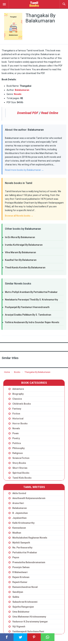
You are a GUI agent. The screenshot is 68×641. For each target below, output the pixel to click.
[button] (4, 4)
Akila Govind (19, 493)
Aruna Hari (18, 503)
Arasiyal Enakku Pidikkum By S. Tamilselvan (28, 314)
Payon (15, 557)
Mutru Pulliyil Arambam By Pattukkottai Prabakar (31, 292)
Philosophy (18, 448)
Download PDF (27, 113)
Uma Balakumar (21, 611)
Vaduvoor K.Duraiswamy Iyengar (30, 621)
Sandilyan (17, 592)
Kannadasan (19, 527)
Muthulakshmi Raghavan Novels (29, 537)
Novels (17, 94)
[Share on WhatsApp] (47, 637)
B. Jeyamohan (20, 513)
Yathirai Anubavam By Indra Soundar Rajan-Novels (32, 322)
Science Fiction (20, 458)
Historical (17, 418)
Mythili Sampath (21, 542)
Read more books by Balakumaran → (24, 170)
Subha (15, 597)
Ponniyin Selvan (21, 567)
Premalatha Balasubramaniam (28, 562)
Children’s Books (21, 403)
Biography (18, 394)
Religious (17, 453)
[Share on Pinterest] (34, 637)
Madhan (16, 532)
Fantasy (16, 408)
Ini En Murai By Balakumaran (20, 237)
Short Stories (19, 468)
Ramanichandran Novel (25, 587)
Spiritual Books (20, 473)
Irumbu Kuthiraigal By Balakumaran (24, 245)
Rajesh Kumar (19, 582)
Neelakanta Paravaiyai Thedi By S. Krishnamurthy (31, 299)
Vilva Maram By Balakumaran (20, 252)
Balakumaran (19, 508)
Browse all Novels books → (19, 215)
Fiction (16, 413)
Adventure (18, 389)
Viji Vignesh (18, 626)
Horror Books (20, 423)
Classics (17, 398)
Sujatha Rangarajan (23, 606)
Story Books (19, 463)
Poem (15, 433)
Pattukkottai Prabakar (24, 552)
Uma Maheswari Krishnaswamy (29, 616)
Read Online (49, 113)
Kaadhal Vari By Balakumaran (20, 260)
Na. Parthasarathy (22, 547)
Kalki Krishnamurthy (23, 523)
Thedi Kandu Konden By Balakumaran (25, 267)
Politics (16, 443)
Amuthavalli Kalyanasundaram (28, 498)
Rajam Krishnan (20, 577)
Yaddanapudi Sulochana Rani (28, 631)
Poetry (16, 438)
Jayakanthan (19, 518)
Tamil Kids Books (22, 477)
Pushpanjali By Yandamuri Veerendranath (27, 307)
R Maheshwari (20, 572)
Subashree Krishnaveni (24, 602)
